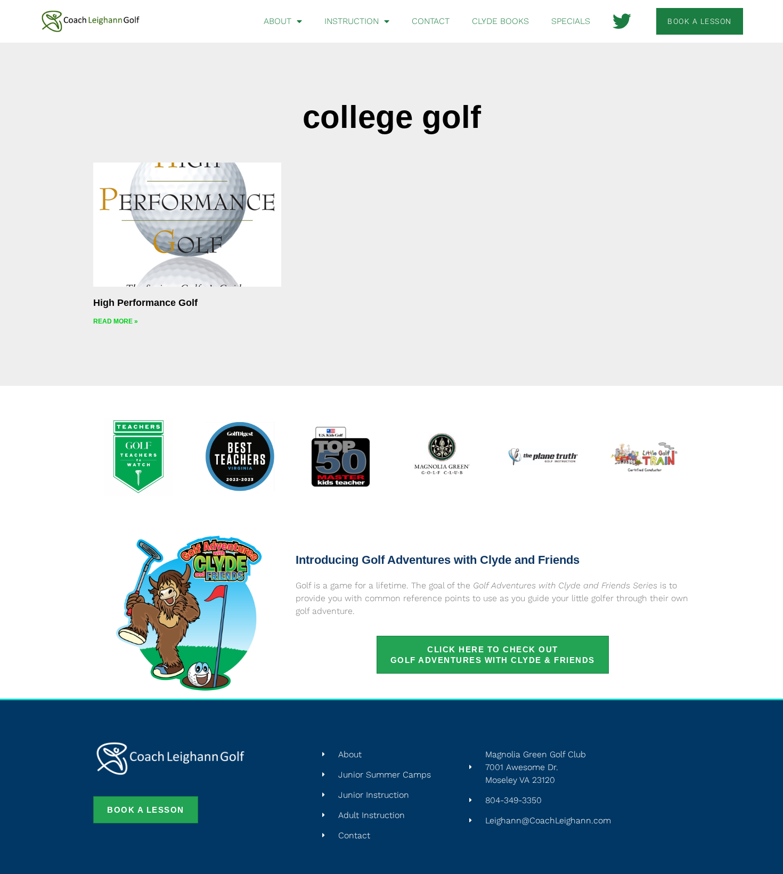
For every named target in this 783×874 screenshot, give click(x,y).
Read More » (115, 321)
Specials (570, 21)
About (277, 21)
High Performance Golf (145, 302)
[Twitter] (622, 21)
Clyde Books (500, 21)
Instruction (351, 21)
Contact (431, 21)
